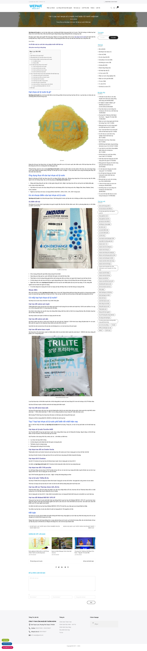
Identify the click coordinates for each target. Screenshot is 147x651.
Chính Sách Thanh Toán (65, 622)
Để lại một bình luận (88, 561)
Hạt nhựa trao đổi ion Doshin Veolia (41, 77)
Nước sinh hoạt (102, 298)
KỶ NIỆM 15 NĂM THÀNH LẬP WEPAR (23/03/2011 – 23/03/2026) (107, 104)
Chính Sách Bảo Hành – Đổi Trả (67, 624)
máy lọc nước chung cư (104, 249)
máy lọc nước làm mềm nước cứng (106, 260)
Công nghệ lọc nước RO (104, 218)
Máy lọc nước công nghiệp (106, 76)
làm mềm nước (102, 227)
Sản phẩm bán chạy (64, 630)
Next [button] (93, 546)
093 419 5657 (114, 1)
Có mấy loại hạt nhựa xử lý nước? (39, 64)
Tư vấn (101, 84)
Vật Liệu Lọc (77, 8)
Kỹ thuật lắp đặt (103, 70)
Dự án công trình (103, 57)
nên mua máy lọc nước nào (105, 286)
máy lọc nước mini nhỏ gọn (105, 263)
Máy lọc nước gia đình (105, 78)
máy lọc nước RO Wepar (104, 272)
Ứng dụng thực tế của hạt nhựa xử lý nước (41, 57)
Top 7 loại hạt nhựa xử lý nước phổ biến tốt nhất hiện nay (45, 73)
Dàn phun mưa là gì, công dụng (107, 140)
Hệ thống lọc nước (104, 62)
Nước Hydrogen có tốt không (105, 292)
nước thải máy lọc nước (104, 300)
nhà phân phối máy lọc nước (105, 284)
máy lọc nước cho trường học (105, 246)
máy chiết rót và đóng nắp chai (105, 241)
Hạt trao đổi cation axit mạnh (39, 66)
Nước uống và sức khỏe (104, 303)
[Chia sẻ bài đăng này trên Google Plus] (62, 565)
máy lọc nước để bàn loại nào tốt (106, 281)
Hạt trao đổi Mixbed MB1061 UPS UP (41, 86)
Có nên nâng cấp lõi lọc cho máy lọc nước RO (107, 212)
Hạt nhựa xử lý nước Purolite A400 (41, 75)
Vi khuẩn (113, 325)
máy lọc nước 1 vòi (103, 244)
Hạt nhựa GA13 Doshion (38, 79)
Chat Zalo (5, 640)
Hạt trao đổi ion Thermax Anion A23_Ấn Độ (43, 84)
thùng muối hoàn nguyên (104, 312)
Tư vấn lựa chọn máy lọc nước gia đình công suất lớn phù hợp (107, 321)
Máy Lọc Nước (51, 8)
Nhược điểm (36, 62)
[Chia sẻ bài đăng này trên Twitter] (58, 565)
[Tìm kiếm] (111, 7)
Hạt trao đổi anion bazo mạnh (40, 70)
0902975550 (108, 1)
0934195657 (47, 628)
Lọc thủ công (102, 235)
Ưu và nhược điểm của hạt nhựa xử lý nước (41, 59)
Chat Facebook (7, 643)
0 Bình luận (88, 22)
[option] (39, 546)
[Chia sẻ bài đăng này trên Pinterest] (65, 565)
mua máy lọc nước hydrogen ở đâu (106, 238)
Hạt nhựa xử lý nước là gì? (37, 55)
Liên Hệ (98, 8)
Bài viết (101, 49)
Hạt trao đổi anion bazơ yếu (39, 71)
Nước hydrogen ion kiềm (104, 295)
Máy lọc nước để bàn (103, 278)
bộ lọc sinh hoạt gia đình (104, 205)
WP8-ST (100, 330)
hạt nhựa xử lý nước (37, 561)
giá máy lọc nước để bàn (104, 221)
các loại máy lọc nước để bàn (105, 208)
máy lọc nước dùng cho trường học (106, 252)
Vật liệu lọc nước (80, 22)
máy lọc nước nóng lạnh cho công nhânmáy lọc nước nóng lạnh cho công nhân (107, 268)
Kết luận (33, 87)
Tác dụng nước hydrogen (104, 317)
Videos (92, 8)
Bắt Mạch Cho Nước (104, 52)
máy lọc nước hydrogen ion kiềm (106, 258)
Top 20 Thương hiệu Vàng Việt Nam (106, 314)
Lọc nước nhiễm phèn (103, 232)
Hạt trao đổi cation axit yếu (39, 68)
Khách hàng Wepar (104, 68)
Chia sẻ (62, 22)
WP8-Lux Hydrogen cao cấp (105, 327)
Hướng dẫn (102, 65)
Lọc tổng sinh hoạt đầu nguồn (64, 8)
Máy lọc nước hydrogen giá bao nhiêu (107, 255)
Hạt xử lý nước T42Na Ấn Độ (39, 82)
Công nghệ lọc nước (103, 215)
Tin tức (101, 81)
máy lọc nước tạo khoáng (104, 275)
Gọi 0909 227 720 (7, 647)
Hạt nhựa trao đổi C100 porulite (40, 80)
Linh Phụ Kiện (85, 8)
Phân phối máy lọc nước (104, 306)
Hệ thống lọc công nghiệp (104, 224)
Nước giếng (101, 289)
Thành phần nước (103, 309)
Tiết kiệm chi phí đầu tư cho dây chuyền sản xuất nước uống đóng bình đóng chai (107, 98)
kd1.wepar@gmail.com (37, 635)
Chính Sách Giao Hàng (65, 627)
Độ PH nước (108, 330)
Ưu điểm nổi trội (37, 61)
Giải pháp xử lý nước (69, 22)
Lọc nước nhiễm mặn (103, 230)
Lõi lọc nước (102, 73)
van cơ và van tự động (103, 325)
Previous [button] (30, 546)
